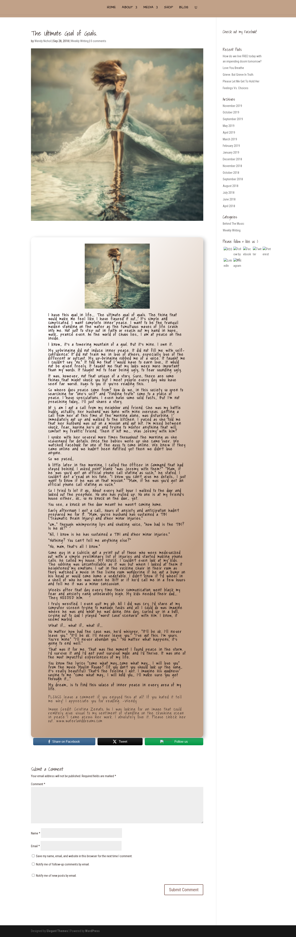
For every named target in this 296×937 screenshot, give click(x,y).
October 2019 (231, 112)
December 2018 (232, 159)
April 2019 (229, 132)
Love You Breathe (233, 68)
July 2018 (228, 192)
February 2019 (231, 145)
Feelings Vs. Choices (235, 88)
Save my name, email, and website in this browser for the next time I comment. (84, 856)
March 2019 (230, 139)
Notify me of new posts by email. (56, 875)
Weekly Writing (80, 41)
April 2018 (229, 206)
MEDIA (148, 8)
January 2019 (231, 152)
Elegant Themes (57, 931)
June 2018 (229, 199)
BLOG (184, 8)
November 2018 (232, 166)
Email (35, 846)
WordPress (92, 931)
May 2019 (228, 126)
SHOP (168, 8)
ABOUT (127, 8)
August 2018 (230, 186)
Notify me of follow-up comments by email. (62, 864)
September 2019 (233, 119)
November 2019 (232, 106)
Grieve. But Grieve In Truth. (238, 74)
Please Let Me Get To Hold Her (241, 81)
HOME (111, 8)
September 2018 (233, 179)
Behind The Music (233, 223)
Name (35, 833)
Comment (38, 784)
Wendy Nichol (42, 41)
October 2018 (231, 172)
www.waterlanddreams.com (79, 721)
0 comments (98, 41)
